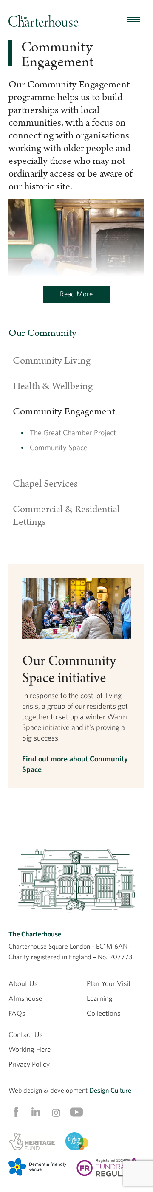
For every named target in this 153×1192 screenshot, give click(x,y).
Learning (100, 998)
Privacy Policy (29, 1064)
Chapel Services (45, 483)
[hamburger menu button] (133, 20)
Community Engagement (64, 411)
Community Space (59, 447)
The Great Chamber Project (73, 432)
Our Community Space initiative (69, 669)
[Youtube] (76, 1112)
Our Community (42, 333)
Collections (103, 1013)
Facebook (15, 1112)
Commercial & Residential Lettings (66, 515)
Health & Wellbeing (53, 386)
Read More (76, 294)
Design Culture (110, 1090)
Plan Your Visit (109, 983)
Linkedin (35, 1111)
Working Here (29, 1049)
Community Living (52, 360)
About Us (22, 983)
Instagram (56, 1112)
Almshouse (25, 998)
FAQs (16, 1013)
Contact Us (25, 1034)
